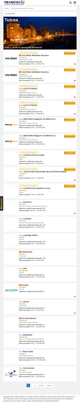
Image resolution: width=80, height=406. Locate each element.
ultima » (49, 385)
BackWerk (27, 335)
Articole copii (28, 59)
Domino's (27, 202)
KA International (29, 318)
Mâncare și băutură (25, 206)
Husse (26, 302)
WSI (25, 268)
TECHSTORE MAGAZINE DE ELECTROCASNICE (45, 172)
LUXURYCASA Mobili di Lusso (36, 188)
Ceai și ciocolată (38, 223)
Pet (26, 306)
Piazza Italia (28, 351)
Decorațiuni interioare (31, 123)
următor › (41, 385)
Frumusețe (22, 256)
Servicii (21, 239)
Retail (21, 59)
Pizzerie (44, 206)
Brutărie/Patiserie (38, 339)
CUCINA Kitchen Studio (33, 155)
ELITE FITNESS (30, 89)
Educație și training (25, 372)
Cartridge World (30, 235)
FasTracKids (28, 368)
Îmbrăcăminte (28, 355)
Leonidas (27, 219)
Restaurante (37, 206)
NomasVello (27, 252)
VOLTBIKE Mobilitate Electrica (35, 55)
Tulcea (6, 8)
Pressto (25, 285)
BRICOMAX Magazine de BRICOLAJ (39, 119)
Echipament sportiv (30, 93)
